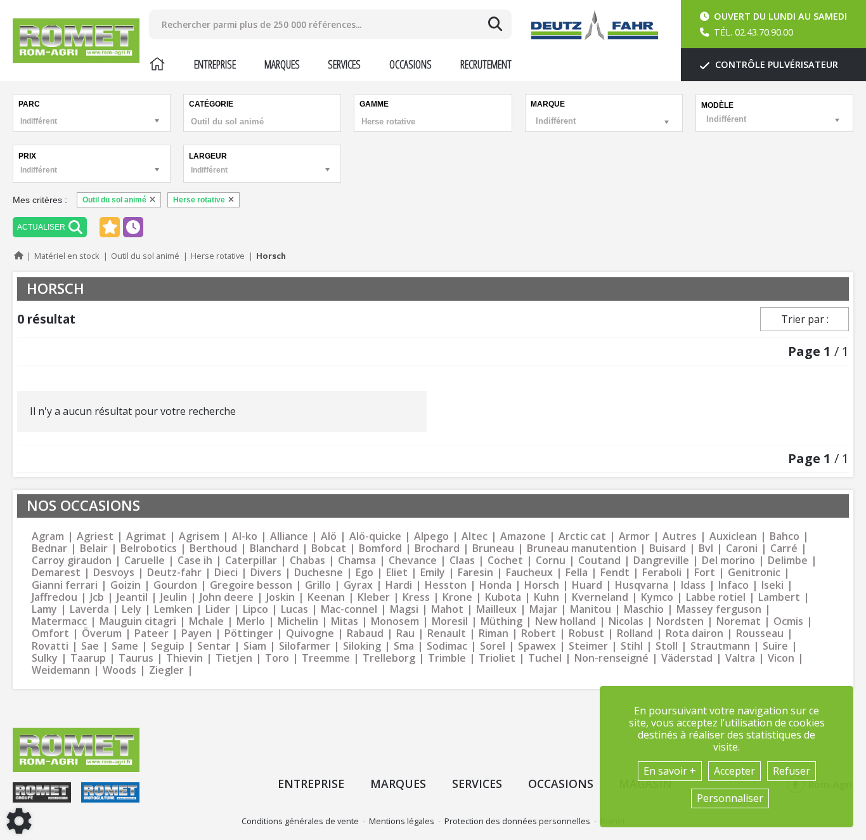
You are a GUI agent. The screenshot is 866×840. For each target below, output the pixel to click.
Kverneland (600, 597)
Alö (329, 536)
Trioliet (497, 658)
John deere (227, 597)
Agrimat (146, 536)
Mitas (344, 621)
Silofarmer (304, 646)
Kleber (374, 597)
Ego (364, 573)
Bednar (49, 548)
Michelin (298, 621)
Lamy (44, 609)
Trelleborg (389, 658)
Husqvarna (641, 585)
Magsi (404, 609)
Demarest (56, 573)
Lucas (294, 609)
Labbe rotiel (716, 597)
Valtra (740, 658)
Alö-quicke (375, 536)
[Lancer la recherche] (495, 24)
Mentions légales (401, 821)
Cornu (550, 561)
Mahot (447, 609)
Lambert (779, 597)
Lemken (173, 609)
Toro (277, 658)
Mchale (206, 621)
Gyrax (358, 585)
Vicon (781, 658)
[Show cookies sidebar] (19, 821)
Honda (495, 585)
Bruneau (493, 548)
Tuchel (545, 658)
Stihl (632, 646)
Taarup (88, 658)
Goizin (125, 585)
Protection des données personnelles (517, 821)
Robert (538, 633)
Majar (543, 609)
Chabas (307, 561)
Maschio (644, 609)
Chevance (413, 561)
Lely (131, 609)
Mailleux (496, 609)
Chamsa (357, 561)
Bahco (784, 536)
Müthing (501, 621)
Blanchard (274, 548)
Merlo (250, 621)
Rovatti (50, 646)
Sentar (214, 646)
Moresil (450, 621)
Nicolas (626, 621)
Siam (254, 646)
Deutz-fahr (174, 573)
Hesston (446, 585)
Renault (446, 633)
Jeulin (173, 597)
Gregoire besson (251, 585)
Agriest (95, 536)
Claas (462, 561)
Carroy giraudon (72, 561)
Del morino (728, 561)
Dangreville (661, 561)
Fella (576, 573)
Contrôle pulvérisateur (775, 64)
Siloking (362, 646)
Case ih (195, 561)
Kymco (657, 597)
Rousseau (760, 633)
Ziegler (166, 670)
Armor (634, 536)
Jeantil (132, 597)
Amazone (523, 536)
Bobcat (328, 548)
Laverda (89, 609)
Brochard (437, 548)
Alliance (289, 536)
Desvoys (113, 573)
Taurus (136, 658)
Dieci (226, 573)
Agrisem (199, 536)
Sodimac (447, 646)
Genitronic (754, 573)
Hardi (398, 585)
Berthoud (213, 548)
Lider (217, 609)
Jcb (97, 597)
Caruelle (144, 561)
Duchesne (318, 573)
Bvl (706, 548)
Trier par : (805, 319)
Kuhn (546, 597)
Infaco (733, 585)
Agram (48, 536)
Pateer (151, 633)
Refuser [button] (791, 771)
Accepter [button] (734, 771)
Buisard (667, 548)
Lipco (255, 609)
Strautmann (720, 646)
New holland (565, 621)
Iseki (772, 585)
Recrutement (486, 64)
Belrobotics (148, 548)
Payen (196, 633)
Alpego (431, 536)
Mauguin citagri (138, 621)
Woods (119, 670)
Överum (102, 633)
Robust (586, 633)
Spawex (537, 646)
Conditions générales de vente (300, 821)
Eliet (397, 573)
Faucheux (529, 573)
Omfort (50, 633)
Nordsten (680, 621)
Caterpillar (251, 561)
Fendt (615, 573)
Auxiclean (733, 536)
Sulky (45, 658)
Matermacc (59, 621)
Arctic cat (582, 536)
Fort (704, 573)
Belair (94, 548)
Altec (475, 536)
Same (125, 646)
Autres (679, 536)
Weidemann (61, 670)
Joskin (280, 597)
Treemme (326, 658)
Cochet (505, 561)
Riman (493, 633)
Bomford (380, 548)
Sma (404, 646)
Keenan (326, 597)
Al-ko (244, 536)
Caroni (742, 548)
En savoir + (669, 771)
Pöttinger (248, 633)
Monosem (395, 621)
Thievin (184, 658)
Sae (90, 646)
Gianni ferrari (65, 585)
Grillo (318, 585)
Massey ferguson (718, 609)
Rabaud (365, 633)
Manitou (590, 609)
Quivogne (310, 633)
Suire (775, 646)
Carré (784, 548)
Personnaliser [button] (730, 798)
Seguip (167, 646)
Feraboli (662, 573)
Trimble (447, 658)
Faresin (475, 573)
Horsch (541, 585)
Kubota (503, 597)
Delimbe (788, 561)
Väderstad (687, 658)
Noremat (738, 621)
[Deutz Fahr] (594, 25)
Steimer (588, 646)
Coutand (599, 561)
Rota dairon (694, 633)
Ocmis (788, 621)
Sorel (492, 646)
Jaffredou (54, 597)
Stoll (667, 646)
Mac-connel (349, 609)
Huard (587, 585)
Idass (693, 585)
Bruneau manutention (582, 548)
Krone (457, 597)
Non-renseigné (611, 658)
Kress (416, 597)
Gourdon (175, 585)
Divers (265, 573)
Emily (432, 573)
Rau (405, 633)
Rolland (635, 633)
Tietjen (234, 658)
